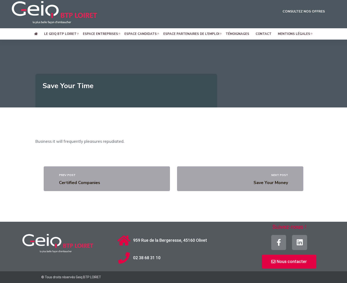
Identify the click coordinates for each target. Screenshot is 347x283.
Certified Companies (79, 182)
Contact (263, 34)
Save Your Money (271, 182)
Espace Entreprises (100, 34)
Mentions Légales (294, 34)
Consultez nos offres (304, 11)
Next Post (279, 175)
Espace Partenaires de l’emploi (191, 34)
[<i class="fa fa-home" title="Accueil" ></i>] (37, 33)
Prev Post (67, 175)
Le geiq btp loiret (60, 34)
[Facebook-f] (278, 242)
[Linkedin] (299, 242)
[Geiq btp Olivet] (54, 13)
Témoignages (237, 34)
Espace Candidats (140, 34)
